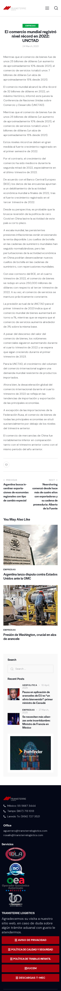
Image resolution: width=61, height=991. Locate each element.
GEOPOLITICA (29, 685)
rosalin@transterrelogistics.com (23, 835)
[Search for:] (30, 669)
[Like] (7, 465)
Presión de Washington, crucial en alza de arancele (29, 637)
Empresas (30, 25)
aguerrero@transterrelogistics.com (25, 831)
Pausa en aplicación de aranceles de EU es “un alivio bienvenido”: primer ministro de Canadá (37, 697)
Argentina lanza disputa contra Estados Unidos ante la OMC (30, 576)
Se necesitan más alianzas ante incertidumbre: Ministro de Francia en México (36, 722)
